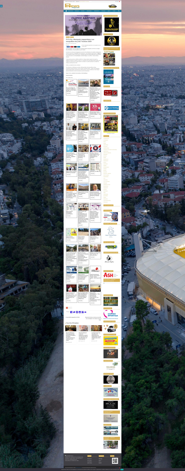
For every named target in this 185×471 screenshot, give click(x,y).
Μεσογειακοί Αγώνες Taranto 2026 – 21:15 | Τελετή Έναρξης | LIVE (95, 113)
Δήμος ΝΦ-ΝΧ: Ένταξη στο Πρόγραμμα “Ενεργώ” (83, 193)
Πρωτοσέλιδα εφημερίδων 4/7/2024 (72, 317)
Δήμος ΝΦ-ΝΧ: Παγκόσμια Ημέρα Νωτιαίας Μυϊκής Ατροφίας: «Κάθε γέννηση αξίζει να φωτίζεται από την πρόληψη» (94, 215)
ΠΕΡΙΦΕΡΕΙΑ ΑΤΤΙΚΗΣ (106, 184)
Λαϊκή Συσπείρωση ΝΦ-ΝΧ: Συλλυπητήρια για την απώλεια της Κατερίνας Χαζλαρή (95, 193)
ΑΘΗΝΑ (104, 143)
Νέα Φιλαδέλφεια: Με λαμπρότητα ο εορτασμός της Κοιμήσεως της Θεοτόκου (83, 155)
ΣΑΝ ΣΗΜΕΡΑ (105, 195)
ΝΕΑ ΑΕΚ (82, 10)
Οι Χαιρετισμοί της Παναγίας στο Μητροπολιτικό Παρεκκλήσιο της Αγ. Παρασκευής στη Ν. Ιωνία (96, 336)
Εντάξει (122, 469)
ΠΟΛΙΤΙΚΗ (105, 189)
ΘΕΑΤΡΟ (104, 162)
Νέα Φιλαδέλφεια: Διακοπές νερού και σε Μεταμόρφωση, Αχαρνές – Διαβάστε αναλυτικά (71, 155)
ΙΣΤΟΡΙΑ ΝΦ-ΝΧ (70, 10)
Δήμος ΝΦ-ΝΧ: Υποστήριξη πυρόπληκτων (69, 212)
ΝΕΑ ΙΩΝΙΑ (105, 171)
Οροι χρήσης (89, 460)
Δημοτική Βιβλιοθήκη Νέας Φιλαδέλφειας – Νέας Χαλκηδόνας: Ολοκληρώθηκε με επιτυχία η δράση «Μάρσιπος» (83, 295)
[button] (1, 6)
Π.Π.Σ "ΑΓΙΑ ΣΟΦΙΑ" (106, 181)
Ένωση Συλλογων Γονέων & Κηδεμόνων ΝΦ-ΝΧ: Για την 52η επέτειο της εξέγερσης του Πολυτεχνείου (83, 336)
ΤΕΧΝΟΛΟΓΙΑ (105, 198)
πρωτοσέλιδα (109, 133)
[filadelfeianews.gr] (66, 11)
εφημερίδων (113, 133)
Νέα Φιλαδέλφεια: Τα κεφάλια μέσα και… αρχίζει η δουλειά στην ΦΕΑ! (95, 133)
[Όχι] (183, 469)
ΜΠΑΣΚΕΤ (105, 168)
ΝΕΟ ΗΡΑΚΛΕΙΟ (105, 176)
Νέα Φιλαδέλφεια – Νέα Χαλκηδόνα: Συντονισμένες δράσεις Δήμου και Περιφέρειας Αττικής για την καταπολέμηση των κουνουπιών (83, 175)
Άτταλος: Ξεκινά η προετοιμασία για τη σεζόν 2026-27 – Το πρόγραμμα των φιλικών (94, 155)
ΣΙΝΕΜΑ (104, 197)
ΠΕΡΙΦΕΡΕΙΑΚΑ (89, 10)
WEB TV (109, 10)
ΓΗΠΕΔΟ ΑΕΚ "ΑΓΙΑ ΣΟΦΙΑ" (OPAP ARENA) (110, 149)
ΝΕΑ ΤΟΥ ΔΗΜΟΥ (106, 175)
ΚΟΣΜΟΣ (104, 165)
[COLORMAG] (69, 455)
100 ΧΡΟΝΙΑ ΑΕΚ (106, 138)
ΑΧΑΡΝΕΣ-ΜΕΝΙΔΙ (106, 148)
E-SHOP (114, 10)
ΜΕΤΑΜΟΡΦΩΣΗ (106, 167)
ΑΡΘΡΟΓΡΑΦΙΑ (105, 144)
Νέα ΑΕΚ (100, 462)
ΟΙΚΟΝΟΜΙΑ (105, 179)
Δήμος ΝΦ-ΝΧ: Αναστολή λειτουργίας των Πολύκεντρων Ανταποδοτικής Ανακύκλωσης (83, 277)
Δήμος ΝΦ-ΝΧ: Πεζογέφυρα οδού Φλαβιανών (94, 238)
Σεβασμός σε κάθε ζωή (95, 171)
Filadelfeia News (74, 43)
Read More (68, 93)
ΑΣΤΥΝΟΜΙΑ (105, 146)
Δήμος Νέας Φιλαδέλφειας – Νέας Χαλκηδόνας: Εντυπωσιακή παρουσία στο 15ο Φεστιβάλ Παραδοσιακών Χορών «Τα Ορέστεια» (95, 296)
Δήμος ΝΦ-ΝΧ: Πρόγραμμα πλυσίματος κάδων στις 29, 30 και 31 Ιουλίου (70, 277)
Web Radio (100, 458)
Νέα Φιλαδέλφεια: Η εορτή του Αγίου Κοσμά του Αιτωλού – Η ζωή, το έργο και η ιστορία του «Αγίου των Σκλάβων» (71, 114)
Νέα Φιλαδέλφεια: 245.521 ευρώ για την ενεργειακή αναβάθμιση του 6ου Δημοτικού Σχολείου (83, 90)
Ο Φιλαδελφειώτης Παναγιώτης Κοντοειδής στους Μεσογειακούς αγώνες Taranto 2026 (71, 134)
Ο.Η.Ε (104, 178)
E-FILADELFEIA (105, 140)
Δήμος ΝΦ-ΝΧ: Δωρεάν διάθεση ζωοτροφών (71, 172)
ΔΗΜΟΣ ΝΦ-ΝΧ (105, 151)
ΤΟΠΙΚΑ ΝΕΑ (77, 10)
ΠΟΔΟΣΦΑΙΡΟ (105, 187)
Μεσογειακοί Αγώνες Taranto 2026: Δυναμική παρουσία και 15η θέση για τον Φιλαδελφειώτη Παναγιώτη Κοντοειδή (83, 114)
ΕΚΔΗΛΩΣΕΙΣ (105, 154)
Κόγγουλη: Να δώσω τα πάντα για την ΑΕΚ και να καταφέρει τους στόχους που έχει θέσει (93, 319)
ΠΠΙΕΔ (104, 192)
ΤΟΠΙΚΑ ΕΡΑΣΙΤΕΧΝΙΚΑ (107, 200)
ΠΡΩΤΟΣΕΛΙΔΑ (105, 194)
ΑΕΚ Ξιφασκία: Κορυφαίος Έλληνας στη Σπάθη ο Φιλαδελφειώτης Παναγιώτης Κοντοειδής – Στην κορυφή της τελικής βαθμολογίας (82, 135)
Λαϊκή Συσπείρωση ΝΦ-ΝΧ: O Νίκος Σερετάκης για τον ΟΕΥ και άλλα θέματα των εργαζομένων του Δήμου (71, 295)
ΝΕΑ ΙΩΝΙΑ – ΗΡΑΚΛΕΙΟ (107, 173)
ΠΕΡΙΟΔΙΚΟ (103, 10)
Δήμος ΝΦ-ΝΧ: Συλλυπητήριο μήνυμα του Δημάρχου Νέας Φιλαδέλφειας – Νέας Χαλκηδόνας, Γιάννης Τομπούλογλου (71, 194)
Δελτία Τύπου (89, 462)
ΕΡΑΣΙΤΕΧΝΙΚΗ (105, 160)
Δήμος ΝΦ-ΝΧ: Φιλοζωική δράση (70, 237)
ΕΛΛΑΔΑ (104, 157)
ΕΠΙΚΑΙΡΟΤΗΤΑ (96, 10)
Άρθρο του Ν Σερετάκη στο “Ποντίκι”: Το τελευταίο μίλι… (95, 254)
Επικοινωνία (89, 458)
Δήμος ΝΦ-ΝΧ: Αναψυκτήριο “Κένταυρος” (81, 238)
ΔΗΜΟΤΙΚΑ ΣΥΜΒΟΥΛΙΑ (107, 152)
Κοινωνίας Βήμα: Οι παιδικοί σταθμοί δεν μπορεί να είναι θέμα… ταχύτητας (71, 89)
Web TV (100, 460)
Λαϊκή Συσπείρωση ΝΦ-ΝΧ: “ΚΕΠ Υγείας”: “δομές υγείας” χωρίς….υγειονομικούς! (95, 277)
